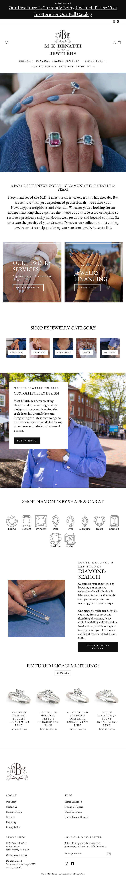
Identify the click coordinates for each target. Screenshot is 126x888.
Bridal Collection (73, 801)
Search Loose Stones (98, 647)
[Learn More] (94, 272)
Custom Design (44, 66)
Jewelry (73, 61)
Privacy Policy (13, 827)
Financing (11, 822)
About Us (84, 66)
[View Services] (32, 272)
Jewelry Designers (74, 806)
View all (63, 673)
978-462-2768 (20, 855)
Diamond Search (50, 61)
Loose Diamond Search (76, 816)
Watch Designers (73, 811)
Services (66, 66)
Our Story (11, 801)
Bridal (25, 61)
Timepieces (94, 61)
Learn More (27, 440)
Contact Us (11, 806)
